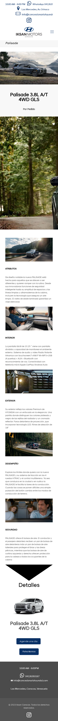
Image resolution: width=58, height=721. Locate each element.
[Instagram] (29, 21)
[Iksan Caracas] (29, 32)
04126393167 (32, 676)
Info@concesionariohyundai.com (31, 681)
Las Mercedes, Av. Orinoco (35, 9)
